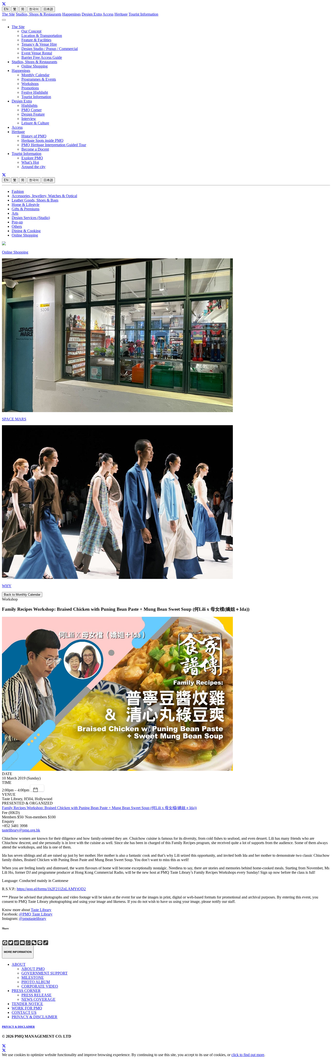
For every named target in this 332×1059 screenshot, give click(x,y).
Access (108, 14)
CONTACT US (24, 1012)
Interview (28, 119)
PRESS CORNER (26, 991)
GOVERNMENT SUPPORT (44, 973)
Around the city (33, 167)
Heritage (121, 14)
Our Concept (31, 31)
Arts (15, 213)
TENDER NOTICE (27, 1004)
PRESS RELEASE (36, 995)
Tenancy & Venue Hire (39, 44)
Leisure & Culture (35, 123)
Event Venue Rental (36, 53)
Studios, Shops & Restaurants (38, 14)
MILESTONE (32, 977)
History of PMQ (33, 136)
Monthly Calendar (35, 75)
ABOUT (19, 964)
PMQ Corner (31, 110)
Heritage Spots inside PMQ (42, 140)
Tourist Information (143, 14)
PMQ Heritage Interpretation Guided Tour (53, 145)
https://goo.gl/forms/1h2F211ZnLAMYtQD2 (51, 889)
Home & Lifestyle (25, 205)
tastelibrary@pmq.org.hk (21, 830)
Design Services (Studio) (31, 218)
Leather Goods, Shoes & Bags (35, 200)
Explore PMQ (32, 158)
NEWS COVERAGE (38, 999)
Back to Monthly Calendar (22, 594)
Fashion (18, 191)
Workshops (30, 84)
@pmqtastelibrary (32, 918)
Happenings (71, 14)
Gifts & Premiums (25, 209)
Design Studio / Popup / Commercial (49, 49)
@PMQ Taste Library (35, 914)
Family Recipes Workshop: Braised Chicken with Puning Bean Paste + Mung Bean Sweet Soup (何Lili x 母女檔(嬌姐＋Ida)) (99, 808)
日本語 (48, 9)
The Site (8, 14)
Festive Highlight (34, 92)
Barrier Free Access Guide (41, 57)
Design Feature (33, 114)
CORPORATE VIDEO (39, 986)
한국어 (34, 9)
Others (17, 226)
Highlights (29, 105)
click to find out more (247, 1055)
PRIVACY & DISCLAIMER (34, 1017)
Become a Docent (35, 149)
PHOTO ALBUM (35, 982)
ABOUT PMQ (33, 969)
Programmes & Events (38, 79)
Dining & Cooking (26, 231)
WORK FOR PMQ (27, 1008)
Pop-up (17, 222)
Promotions (30, 88)
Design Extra (92, 14)
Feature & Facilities (36, 40)
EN (6, 9)
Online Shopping (34, 66)
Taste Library (41, 910)
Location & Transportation (41, 36)
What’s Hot (30, 162)
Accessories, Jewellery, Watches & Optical (44, 196)
